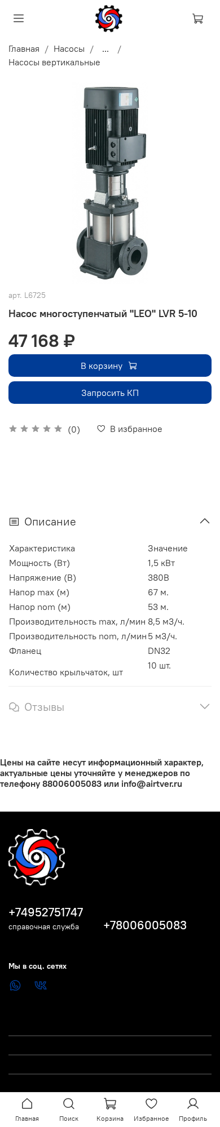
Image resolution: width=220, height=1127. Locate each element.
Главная (23, 48)
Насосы (69, 48)
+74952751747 (45, 912)
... (105, 48)
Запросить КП (110, 392)
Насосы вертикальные (54, 62)
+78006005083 (145, 925)
